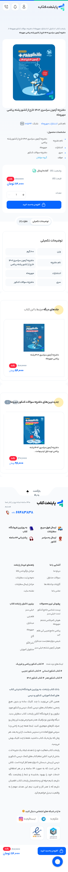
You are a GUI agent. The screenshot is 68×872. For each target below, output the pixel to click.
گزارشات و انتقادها (52, 584)
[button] (15, 402)
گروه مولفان (41, 158)
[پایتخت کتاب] (51, 7)
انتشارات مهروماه (40, 28)
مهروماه (30, 630)
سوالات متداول (53, 578)
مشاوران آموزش (27, 649)
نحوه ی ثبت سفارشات (25, 578)
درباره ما (56, 571)
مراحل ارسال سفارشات (24, 584)
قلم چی (30, 616)
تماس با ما (56, 591)
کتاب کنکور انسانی (51, 671)
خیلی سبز (30, 610)
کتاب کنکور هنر (53, 678)
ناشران (51, 28)
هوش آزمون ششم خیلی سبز (47, 648)
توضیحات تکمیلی (40, 222)
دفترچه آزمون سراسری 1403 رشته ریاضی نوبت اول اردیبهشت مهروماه (44, 451)
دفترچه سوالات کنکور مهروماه (21, 28)
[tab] (40, 221)
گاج (32, 636)
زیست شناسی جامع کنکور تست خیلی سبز (48, 612)
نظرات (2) (23, 222)
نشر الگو (30, 643)
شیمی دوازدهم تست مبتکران (47, 641)
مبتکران (30, 623)
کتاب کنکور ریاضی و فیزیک (29, 664)
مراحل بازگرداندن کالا (25, 571)
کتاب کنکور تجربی (30, 671)
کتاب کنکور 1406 (34, 678)
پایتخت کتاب (61, 28)
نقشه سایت (29, 591)
